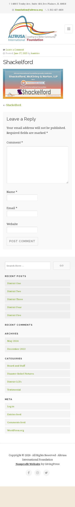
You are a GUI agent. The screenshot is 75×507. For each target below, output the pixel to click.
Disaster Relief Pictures (20, 373)
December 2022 (16, 348)
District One (14, 283)
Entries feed (14, 414)
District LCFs (14, 381)
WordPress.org (15, 430)
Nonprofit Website (28, 464)
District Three (15, 299)
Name (12, 192)
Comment (15, 142)
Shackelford (13, 105)
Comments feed (16, 422)
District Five (14, 315)
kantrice (35, 53)
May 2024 (13, 340)
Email (12, 208)
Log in (10, 406)
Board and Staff (16, 365)
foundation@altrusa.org (29, 9)
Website (12, 224)
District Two (14, 291)
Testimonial (14, 389)
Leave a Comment (15, 49)
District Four (14, 307)
